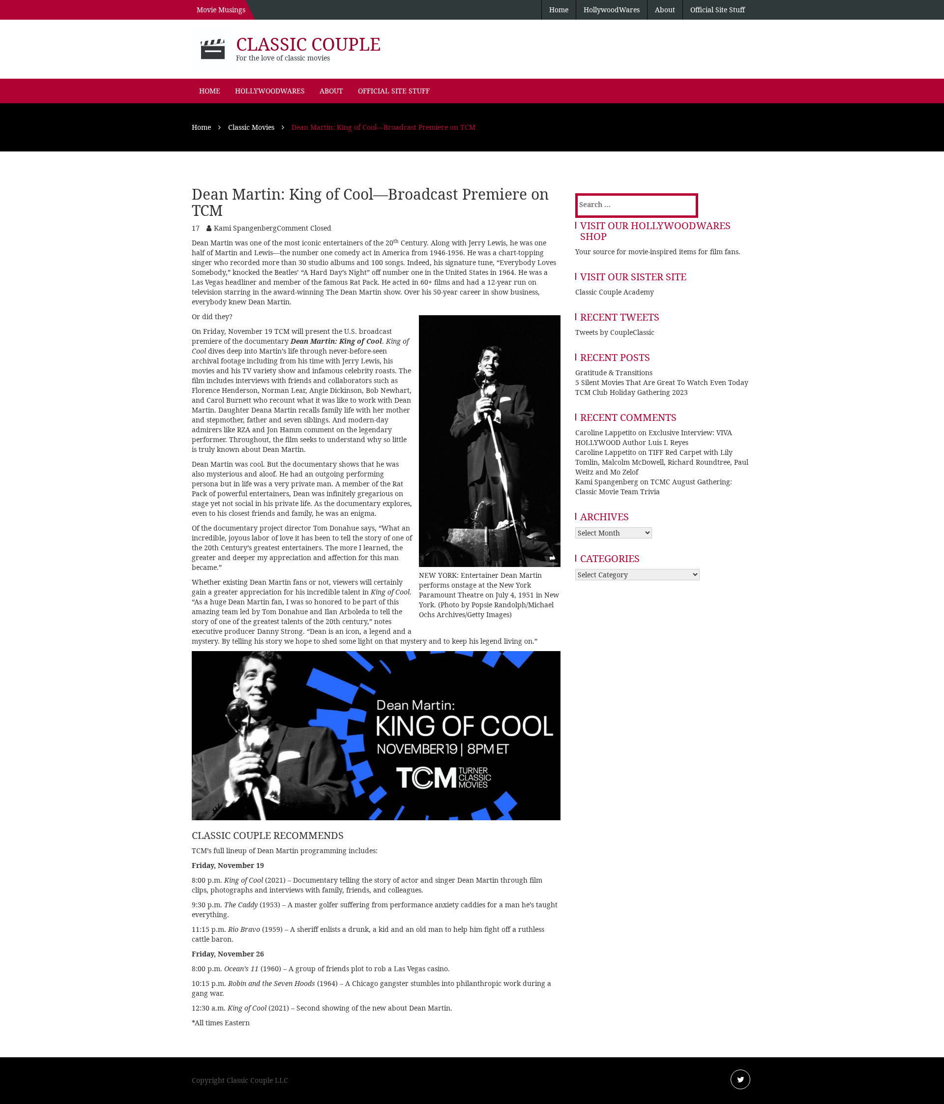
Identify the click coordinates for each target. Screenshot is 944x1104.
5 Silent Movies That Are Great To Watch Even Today (661, 382)
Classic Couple (308, 44)
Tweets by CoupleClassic (614, 332)
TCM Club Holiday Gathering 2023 (631, 392)
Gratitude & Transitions (613, 372)
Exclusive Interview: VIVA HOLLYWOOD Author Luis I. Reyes (653, 437)
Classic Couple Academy (614, 292)
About (665, 9)
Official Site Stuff (717, 9)
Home (558, 9)
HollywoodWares (612, 9)
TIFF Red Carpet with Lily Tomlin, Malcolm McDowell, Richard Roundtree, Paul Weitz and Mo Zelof (661, 462)
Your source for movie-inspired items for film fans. (657, 251)
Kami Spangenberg (245, 228)
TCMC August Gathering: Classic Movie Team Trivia (653, 486)
